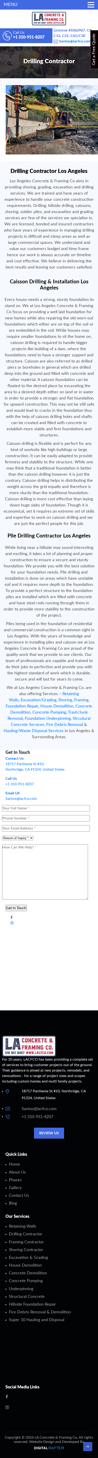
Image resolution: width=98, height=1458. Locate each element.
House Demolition (56, 706)
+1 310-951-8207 (37, 1117)
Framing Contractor (26, 1242)
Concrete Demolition (28, 1273)
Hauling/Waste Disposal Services (34, 731)
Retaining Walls (22, 1226)
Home (14, 1164)
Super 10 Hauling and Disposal (36, 1320)
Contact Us (19, 1196)
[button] (87, 1446)
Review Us (49, 1133)
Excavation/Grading (38, 700)
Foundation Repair (22, 706)
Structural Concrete (27, 1297)
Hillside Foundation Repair (32, 1304)
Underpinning (21, 1289)
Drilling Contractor (25, 1234)
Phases (15, 1180)
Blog (13, 1203)
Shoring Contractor (26, 1250)
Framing (81, 700)
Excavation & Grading (28, 1258)
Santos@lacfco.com (74, 41)
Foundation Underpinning (48, 719)
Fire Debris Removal (64, 725)
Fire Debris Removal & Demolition (40, 1312)
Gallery (15, 1188)
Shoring (65, 700)
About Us (17, 1172)
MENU (11, 4)
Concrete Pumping (49, 712)
